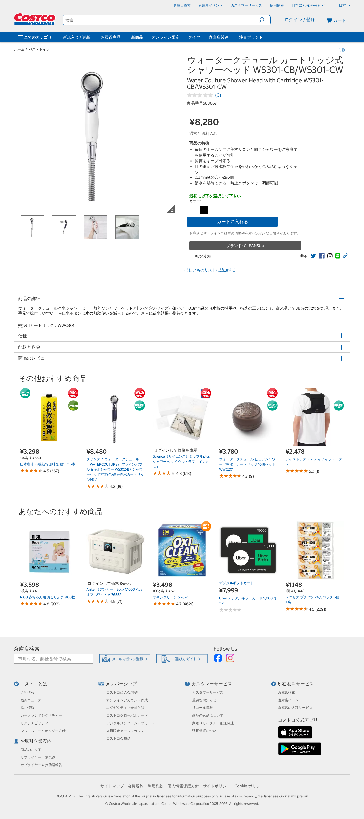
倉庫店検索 (27, 648)
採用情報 (27, 707)
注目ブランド (251, 37)
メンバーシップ (121, 684)
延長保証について (206, 731)
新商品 (137, 37)
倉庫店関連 (219, 37)
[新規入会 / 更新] (91, 37)
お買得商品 (111, 37)
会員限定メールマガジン (125, 731)
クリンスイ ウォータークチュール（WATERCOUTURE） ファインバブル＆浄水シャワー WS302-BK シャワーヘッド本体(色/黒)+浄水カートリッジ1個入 (115, 469)
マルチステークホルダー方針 (43, 731)
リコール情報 (202, 707)
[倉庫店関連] (230, 37)
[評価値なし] (201, 95)
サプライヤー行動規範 (38, 757)
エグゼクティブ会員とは (125, 707)
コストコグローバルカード (127, 715)
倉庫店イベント (290, 700)
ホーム (19, 49)
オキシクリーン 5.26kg (170, 597)
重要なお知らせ (204, 700)
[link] (313, 256)
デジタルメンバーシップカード (130, 723)
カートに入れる (232, 221)
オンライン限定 (166, 37)
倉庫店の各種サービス (295, 707)
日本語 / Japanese (306, 5)
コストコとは (33, 684)
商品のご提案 (31, 749)
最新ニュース (31, 700)
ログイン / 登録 (300, 19)
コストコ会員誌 (118, 738)
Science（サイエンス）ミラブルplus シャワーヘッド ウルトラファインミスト (181, 461)
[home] (35, 19)
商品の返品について (207, 715)
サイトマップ (112, 785)
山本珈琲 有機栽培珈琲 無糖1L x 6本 (47, 464)
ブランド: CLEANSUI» (245, 245)
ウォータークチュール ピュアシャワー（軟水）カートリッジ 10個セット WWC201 (247, 464)
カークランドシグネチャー (41, 715)
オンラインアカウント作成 (127, 700)
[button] (264, 20)
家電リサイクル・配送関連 (213, 723)
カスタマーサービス (212, 684)
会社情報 (27, 692)
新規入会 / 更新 (76, 37)
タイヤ (194, 37)
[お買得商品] (122, 37)
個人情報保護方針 (183, 785)
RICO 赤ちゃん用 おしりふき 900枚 (47, 597)
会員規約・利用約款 (145, 785)
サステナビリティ (34, 723)
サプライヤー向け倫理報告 (41, 765)
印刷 (342, 50)
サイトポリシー (217, 785)
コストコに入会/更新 (122, 692)
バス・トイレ (39, 49)
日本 (342, 5)
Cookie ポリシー (249, 785)
